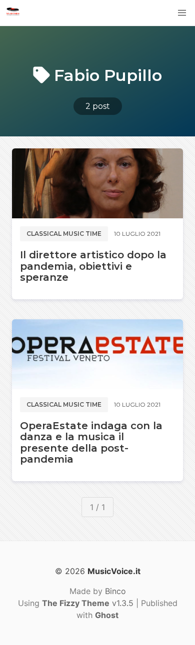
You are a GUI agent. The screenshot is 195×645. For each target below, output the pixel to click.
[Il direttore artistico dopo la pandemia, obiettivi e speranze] (97, 183)
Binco (115, 591)
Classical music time (64, 233)
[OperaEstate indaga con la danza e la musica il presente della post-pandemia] (97, 354)
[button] (182, 13)
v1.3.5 (88, 603)
